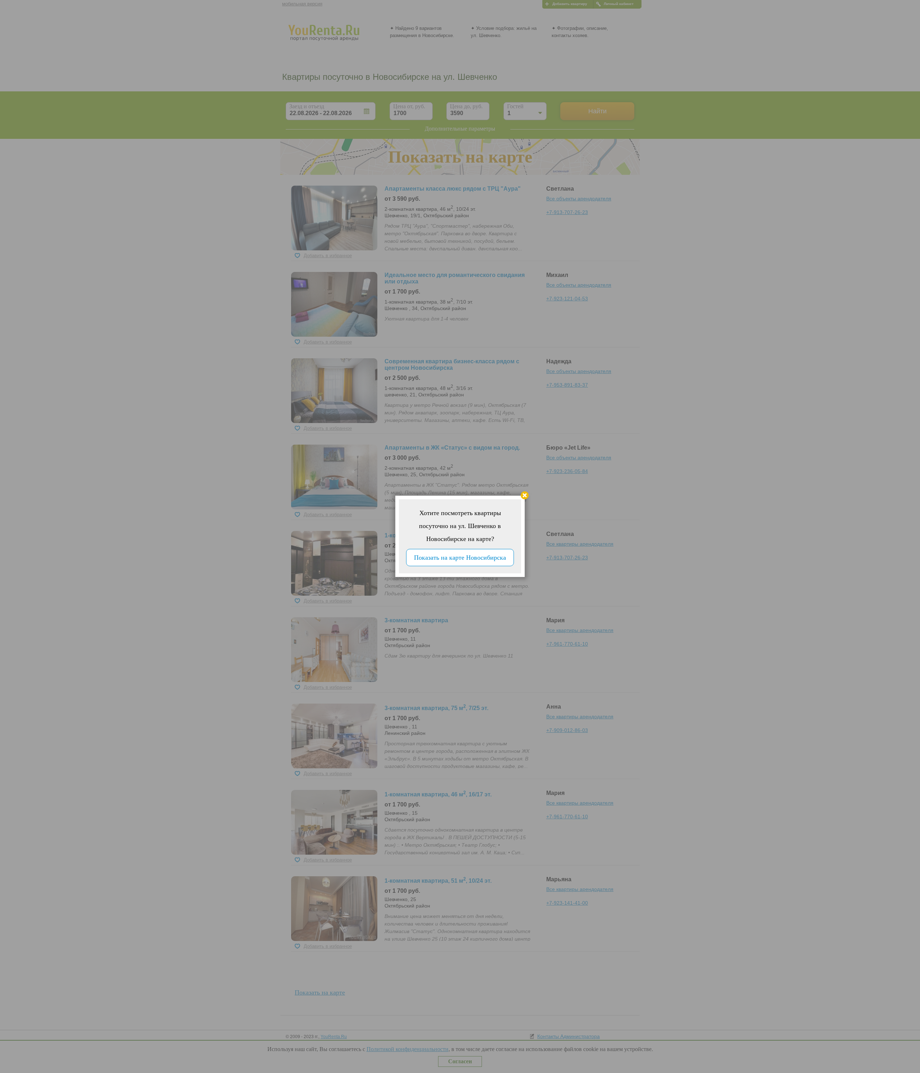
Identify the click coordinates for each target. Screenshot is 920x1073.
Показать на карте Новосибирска (460, 557)
